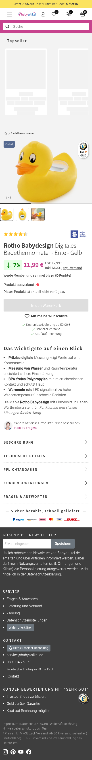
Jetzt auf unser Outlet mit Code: (46, 4)
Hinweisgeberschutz (17, 728)
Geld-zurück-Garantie (23, 704)
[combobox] (46, 26)
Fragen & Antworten (22, 599)
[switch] (83, 155)
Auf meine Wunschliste (49, 316)
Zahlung (13, 613)
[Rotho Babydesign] (78, 234)
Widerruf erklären (20, 627)
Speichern (63, 543)
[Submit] (8, 26)
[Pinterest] (14, 752)
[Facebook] (29, 752)
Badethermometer (22, 133)
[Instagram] (6, 752)
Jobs (36, 728)
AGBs (44, 724)
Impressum (10, 724)
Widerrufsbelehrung (63, 724)
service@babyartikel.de (25, 655)
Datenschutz (29, 724)
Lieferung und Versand (24, 606)
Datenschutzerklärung (44, 574)
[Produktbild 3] (38, 214)
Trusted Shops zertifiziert (26, 696)
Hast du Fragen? (25, 428)
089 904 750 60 (19, 662)
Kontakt (13, 676)
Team (45, 728)
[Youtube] (22, 752)
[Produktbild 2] (22, 214)
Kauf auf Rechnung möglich (28, 711)
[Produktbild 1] (6, 214)
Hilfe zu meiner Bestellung (30, 648)
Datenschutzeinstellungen (27, 620)
